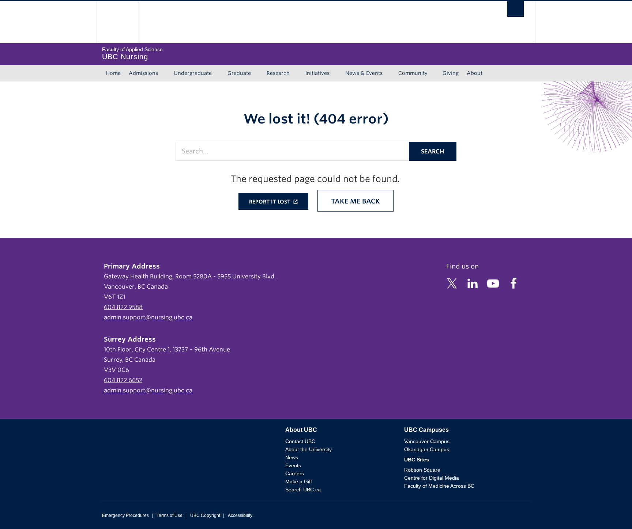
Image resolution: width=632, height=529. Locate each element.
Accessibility (240, 515)
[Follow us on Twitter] (452, 283)
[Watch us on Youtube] (493, 283)
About (474, 73)
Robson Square (422, 470)
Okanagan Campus (426, 449)
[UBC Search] (515, 11)
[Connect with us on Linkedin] (472, 283)
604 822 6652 (123, 380)
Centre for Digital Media (431, 478)
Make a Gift (298, 481)
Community (413, 73)
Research (278, 73)
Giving (451, 73)
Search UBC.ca (303, 489)
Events (293, 465)
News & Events (364, 73)
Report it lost (270, 202)
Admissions (143, 73)
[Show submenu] (165, 73)
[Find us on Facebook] (513, 283)
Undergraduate (193, 73)
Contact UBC (300, 441)
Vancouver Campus (426, 441)
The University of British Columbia (118, 22)
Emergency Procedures (125, 515)
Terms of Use (170, 515)
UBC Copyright (205, 515)
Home (113, 73)
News (291, 457)
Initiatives (317, 73)
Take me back (355, 201)
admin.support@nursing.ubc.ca (148, 317)
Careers (294, 473)
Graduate (239, 73)
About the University (308, 449)
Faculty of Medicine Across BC (439, 486)
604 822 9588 (123, 307)
